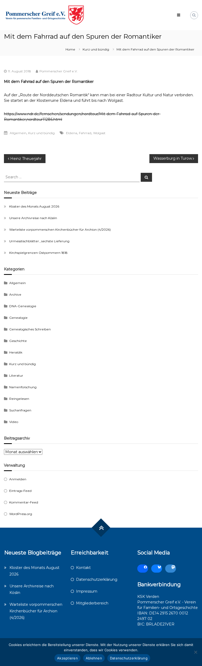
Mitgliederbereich (92, 603)
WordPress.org (20, 514)
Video (13, 422)
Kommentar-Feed (23, 502)
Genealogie (18, 318)
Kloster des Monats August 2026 (34, 206)
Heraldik (15, 352)
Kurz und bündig (96, 49)
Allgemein (18, 133)
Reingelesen (19, 399)
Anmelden (17, 479)
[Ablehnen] (195, 652)
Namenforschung (23, 387)
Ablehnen (94, 658)
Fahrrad (85, 133)
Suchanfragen (20, 410)
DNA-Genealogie (22, 306)
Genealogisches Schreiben (30, 329)
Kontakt (83, 567)
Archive (15, 294)
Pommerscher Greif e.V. (58, 71)
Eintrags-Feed (20, 491)
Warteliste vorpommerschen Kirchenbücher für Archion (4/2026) (60, 229)
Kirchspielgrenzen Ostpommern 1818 (38, 253)
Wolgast (99, 133)
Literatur (16, 375)
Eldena (71, 133)
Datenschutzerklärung (96, 579)
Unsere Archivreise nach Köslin (33, 218)
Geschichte (18, 341)
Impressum (86, 591)
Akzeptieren (67, 658)
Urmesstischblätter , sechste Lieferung (39, 241)
